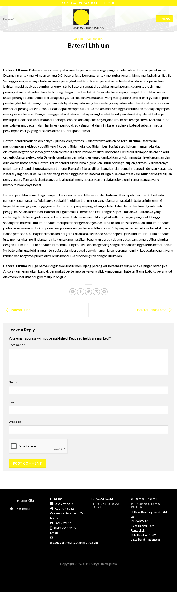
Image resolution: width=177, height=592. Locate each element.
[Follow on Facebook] (105, 3)
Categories (94, 39)
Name (13, 382)
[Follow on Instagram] (109, 3)
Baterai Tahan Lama (152, 310)
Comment (17, 345)
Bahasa (8, 19)
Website (15, 422)
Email (12, 402)
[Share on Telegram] (104, 291)
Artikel (79, 39)
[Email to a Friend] (96, 291)
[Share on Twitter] (88, 291)
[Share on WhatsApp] (72, 291)
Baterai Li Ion (20, 310)
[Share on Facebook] (80, 291)
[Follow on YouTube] (113, 3)
